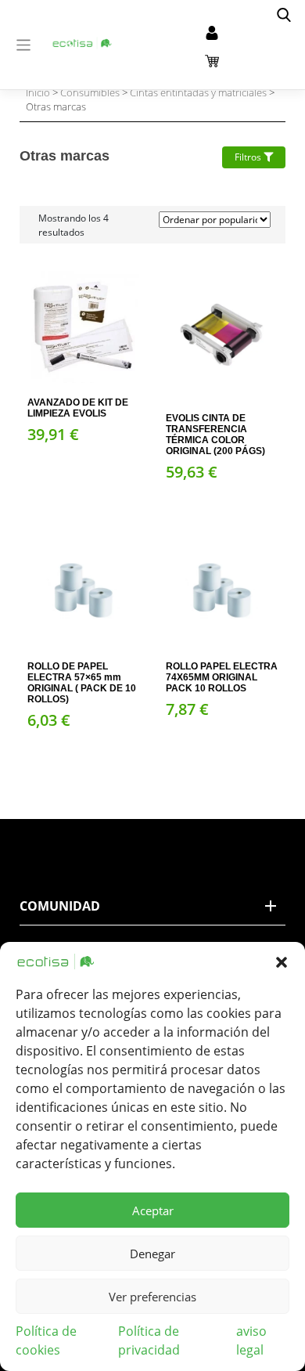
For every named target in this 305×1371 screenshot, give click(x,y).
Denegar (152, 1253)
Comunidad (60, 906)
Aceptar (153, 1210)
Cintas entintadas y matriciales (198, 92)
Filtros (249, 157)
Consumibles (90, 92)
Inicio (38, 92)
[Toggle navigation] (24, 45)
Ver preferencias (152, 1296)
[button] (281, 961)
